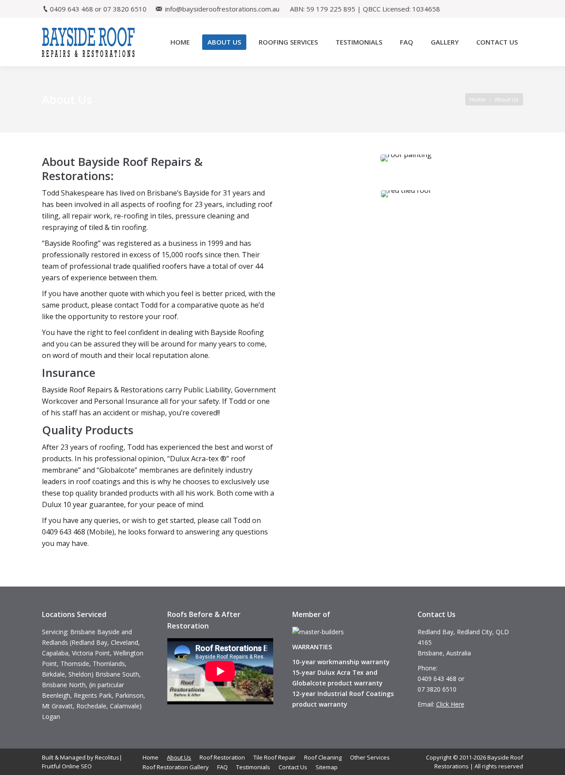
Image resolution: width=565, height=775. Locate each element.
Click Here (450, 704)
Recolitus (107, 757)
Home (478, 99)
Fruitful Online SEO (67, 766)
